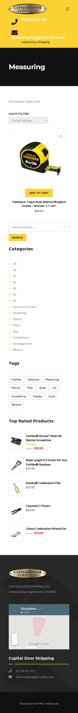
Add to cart (39, 192)
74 (14, 263)
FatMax (16, 379)
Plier (30, 387)
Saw (15, 331)
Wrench (18, 349)
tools (51, 396)
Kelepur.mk (51, 703)
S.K (54, 387)
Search (17, 237)
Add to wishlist (61, 137)
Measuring (20, 312)
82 (14, 276)
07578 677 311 (33, 20)
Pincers (17, 319)
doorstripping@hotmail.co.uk (38, 37)
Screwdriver (19, 396)
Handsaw (33, 379)
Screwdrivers (21, 337)
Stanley (37, 396)
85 (14, 282)
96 (14, 300)
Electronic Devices (25, 306)
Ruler (42, 387)
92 (14, 294)
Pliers (16, 325)
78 (14, 270)
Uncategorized (22, 343)
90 (14, 288)
